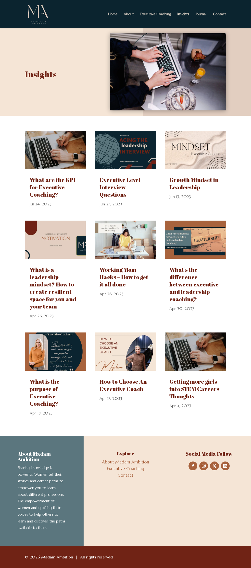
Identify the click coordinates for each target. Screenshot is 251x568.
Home (112, 14)
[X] (214, 466)
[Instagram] (203, 466)
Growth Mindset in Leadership (194, 183)
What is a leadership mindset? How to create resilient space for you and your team (53, 288)
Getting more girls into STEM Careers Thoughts (194, 389)
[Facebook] (192, 466)
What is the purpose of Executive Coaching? (45, 392)
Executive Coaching (155, 14)
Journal (201, 14)
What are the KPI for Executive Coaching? (52, 187)
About (129, 14)
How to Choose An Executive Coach (123, 385)
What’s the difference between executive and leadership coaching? (194, 284)
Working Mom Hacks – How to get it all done (124, 277)
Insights (183, 14)
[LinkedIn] (225, 466)
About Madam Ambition (125, 462)
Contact (219, 14)
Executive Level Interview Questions (120, 187)
